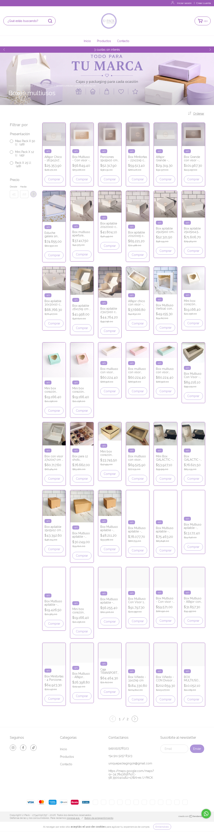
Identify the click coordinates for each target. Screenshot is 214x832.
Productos (104, 41)
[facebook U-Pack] (23, 748)
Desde (13, 186)
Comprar (54, 179)
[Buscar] (50, 21)
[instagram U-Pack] (13, 748)
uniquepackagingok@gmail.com (130, 763)
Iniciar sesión (184, 3)
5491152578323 (118, 748)
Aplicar (33, 194)
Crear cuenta (203, 3)
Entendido (162, 826)
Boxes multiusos (45, 86)
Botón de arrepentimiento (98, 818)
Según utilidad (25, 86)
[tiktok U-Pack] (33, 748)
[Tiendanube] (191, 816)
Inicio (87, 41)
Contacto (123, 41)
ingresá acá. (73, 818)
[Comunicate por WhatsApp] (206, 813)
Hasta (23, 186)
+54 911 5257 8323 (120, 756)
